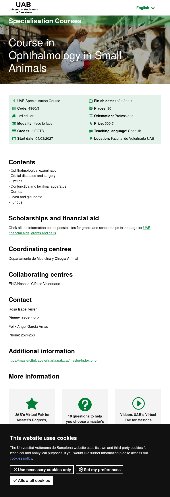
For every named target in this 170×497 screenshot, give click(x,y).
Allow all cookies (34, 480)
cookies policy (21, 458)
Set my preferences (102, 469)
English (148, 7)
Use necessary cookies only (44, 469)
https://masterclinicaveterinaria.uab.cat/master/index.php (53, 360)
